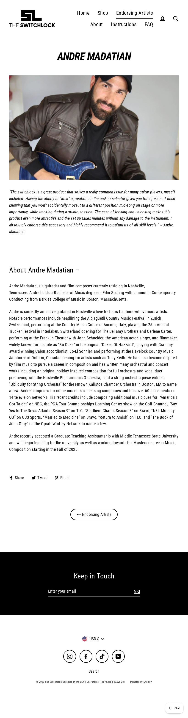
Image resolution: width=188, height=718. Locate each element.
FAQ (149, 24)
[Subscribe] (136, 591)
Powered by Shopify (141, 681)
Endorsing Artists (134, 13)
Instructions (123, 24)
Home (83, 13)
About (96, 24)
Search (94, 671)
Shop (103, 13)
